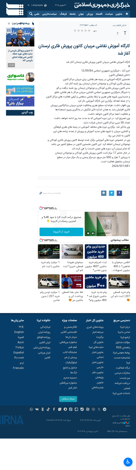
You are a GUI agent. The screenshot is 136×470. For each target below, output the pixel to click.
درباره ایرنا (125, 327)
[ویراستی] (59, 410)
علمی (36, 14)
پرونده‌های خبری (94, 327)
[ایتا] (71, 410)
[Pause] (88, 233)
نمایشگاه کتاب (70, 352)
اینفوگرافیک (71, 363)
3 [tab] (13, 23)
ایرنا (101, 5)
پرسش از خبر (70, 357)
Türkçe (19, 348)
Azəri (21, 342)
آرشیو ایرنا (125, 337)
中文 (21, 327)
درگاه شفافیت (123, 368)
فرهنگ (63, 14)
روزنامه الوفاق (43, 337)
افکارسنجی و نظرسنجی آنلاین (69, 329)
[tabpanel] (20, 48)
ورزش (90, 14)
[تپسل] (41, 208)
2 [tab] (17, 23)
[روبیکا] (93, 410)
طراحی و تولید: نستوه (121, 424)
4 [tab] (9, 23)
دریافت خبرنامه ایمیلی (122, 385)
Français (18, 368)
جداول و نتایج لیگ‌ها (70, 370)
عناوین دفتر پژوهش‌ (97, 375)
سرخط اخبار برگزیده (97, 334)
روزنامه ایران (44, 332)
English (19, 332)
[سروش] (65, 410)
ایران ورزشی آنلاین (44, 355)
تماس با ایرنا (124, 332)
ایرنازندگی (45, 327)
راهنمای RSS (123, 348)
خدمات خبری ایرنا (121, 393)
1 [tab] (20, 23)
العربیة (21, 337)
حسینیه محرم (70, 378)
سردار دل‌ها (71, 337)
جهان (81, 14)
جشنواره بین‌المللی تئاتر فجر (68, 385)
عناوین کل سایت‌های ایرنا (96, 344)
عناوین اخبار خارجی (97, 365)
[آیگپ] (76, 410)
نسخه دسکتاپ (68, 399)
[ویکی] (37, 410)
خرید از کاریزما (61, 231)
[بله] (82, 410)
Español (18, 353)
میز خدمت (125, 378)
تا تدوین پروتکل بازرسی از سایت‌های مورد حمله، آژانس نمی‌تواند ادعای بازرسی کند (20, 55)
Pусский (19, 358)
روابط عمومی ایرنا (121, 353)
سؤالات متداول (122, 342)
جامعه (73, 14)
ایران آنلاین (44, 342)
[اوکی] (42, 410)
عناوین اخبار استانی (97, 355)
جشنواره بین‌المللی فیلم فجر (68, 344)
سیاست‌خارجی (49, 14)
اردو (22, 363)
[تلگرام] (104, 410)
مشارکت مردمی (122, 373)
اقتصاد (99, 14)
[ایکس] (99, 410)
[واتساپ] (31, 410)
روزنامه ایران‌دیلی (41, 348)
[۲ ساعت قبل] (20, 37)
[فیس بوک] (54, 410)
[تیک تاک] (48, 410)
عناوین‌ (119, 14)
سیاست (109, 14)
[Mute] (93, 233)
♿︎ (128, 462)
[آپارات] (87, 410)
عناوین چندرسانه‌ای (97, 385)
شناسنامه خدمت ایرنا (122, 360)
